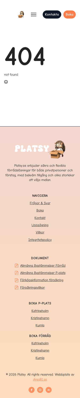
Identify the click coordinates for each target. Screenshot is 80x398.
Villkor (40, 232)
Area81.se (40, 379)
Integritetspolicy (40, 240)
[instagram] (40, 390)
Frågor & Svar (40, 203)
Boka (40, 210)
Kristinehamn (40, 318)
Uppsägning (40, 225)
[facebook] (32, 390)
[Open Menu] (33, 14)
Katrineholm (40, 311)
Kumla (40, 325)
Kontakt (40, 218)
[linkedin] (49, 390)
